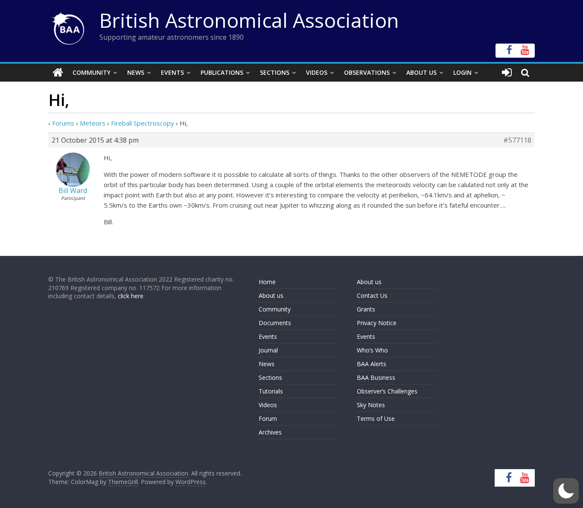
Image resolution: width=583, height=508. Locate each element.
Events (172, 72)
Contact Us (372, 295)
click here (130, 296)
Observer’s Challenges (387, 391)
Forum (268, 418)
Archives (270, 432)
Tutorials (271, 391)
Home (267, 282)
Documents (275, 323)
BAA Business (376, 377)
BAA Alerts (371, 364)
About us (271, 295)
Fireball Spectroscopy (142, 123)
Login (462, 72)
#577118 (517, 140)
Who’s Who (372, 350)
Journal (268, 350)
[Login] (507, 73)
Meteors (92, 123)
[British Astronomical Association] (57, 73)
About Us (421, 72)
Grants (366, 309)
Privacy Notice (376, 323)
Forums (63, 123)
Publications (222, 72)
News (135, 72)
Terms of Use (376, 418)
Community (92, 72)
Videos (316, 72)
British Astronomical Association (249, 20)
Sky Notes (371, 405)
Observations (367, 72)
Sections (274, 72)
